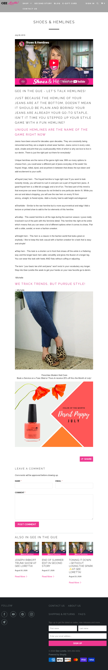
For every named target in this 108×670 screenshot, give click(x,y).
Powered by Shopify (57, 654)
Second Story (43, 3)
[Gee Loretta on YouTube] (13, 614)
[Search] (97, 3)
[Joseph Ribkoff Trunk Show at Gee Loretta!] (27, 555)
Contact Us (30, 9)
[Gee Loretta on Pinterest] (23, 614)
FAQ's (82, 614)
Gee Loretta (61, 650)
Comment (20, 492)
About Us (74, 605)
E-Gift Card (69, 3)
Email (58, 481)
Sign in (90, 3)
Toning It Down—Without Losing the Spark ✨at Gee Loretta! (81, 565)
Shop (26, 3)
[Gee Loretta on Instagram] (32, 614)
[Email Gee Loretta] (4, 622)
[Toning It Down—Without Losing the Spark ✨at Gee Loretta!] (81, 555)
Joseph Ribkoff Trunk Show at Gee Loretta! (25, 562)
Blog (57, 3)
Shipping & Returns (62, 614)
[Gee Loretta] (10, 3)
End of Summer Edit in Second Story (52, 562)
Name (18, 481)
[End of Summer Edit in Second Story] (54, 555)
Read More (20, 576)
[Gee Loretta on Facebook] (4, 614)
